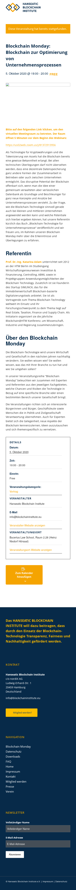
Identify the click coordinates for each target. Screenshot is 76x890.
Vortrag (14, 491)
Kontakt (10, 776)
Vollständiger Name (18, 822)
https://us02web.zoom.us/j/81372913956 (31, 145)
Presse (10, 786)
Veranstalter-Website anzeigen (27, 525)
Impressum (13, 771)
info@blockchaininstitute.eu (23, 698)
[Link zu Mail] (67, 885)
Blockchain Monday (18, 746)
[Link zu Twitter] (56, 885)
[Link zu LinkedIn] (51, 885)
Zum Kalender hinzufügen (24, 574)
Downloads (13, 756)
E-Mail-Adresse (14, 837)
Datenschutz (13, 751)
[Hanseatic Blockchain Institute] (31, 7)
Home (9, 766)
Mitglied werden (16, 781)
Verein (10, 791)
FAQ (8, 761)
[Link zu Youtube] (62, 885)
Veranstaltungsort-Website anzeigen (31, 550)
